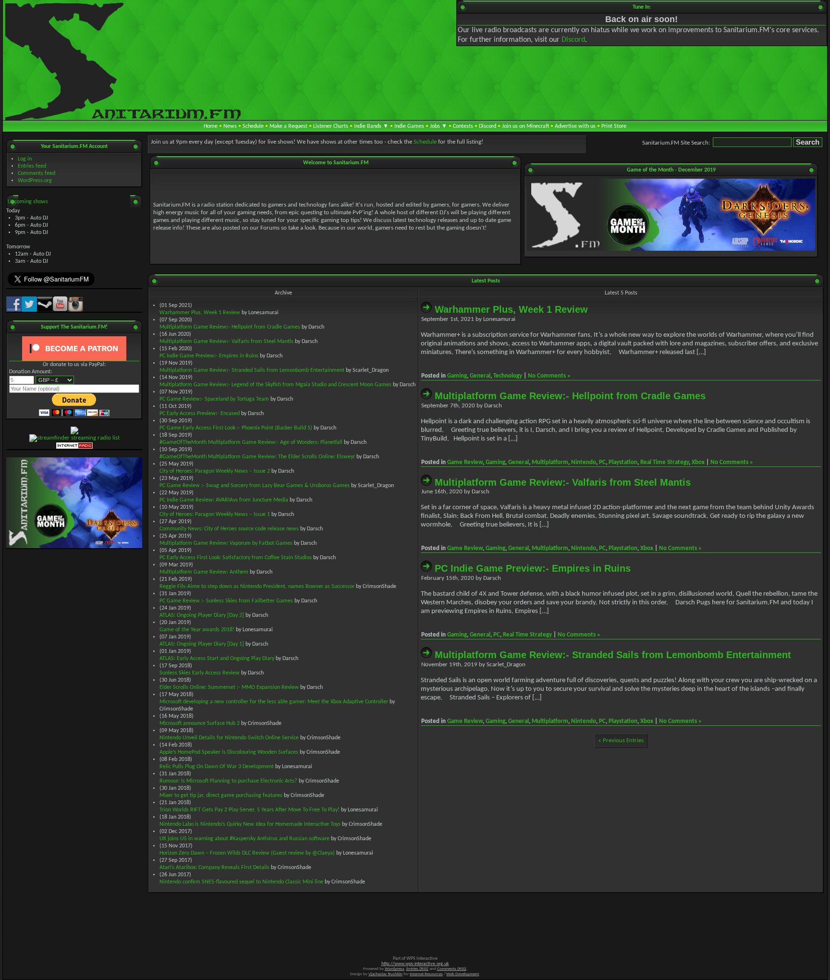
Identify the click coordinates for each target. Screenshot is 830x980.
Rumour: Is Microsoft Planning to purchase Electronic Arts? (228, 781)
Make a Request (288, 126)
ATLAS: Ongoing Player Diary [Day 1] (201, 644)
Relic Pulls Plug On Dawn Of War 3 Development (216, 767)
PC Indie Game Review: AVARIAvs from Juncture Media (223, 500)
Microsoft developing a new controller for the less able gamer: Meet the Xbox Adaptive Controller (273, 702)
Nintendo (583, 462)
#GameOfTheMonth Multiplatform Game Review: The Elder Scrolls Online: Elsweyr (257, 457)
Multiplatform (550, 462)
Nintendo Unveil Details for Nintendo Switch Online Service (229, 738)
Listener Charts (330, 126)
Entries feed (32, 166)
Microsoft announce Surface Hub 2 (199, 723)
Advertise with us (575, 126)
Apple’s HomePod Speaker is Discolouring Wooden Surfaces (228, 752)
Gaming (457, 376)
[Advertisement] (621, 823)
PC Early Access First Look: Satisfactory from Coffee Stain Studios (235, 558)
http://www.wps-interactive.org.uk (415, 964)
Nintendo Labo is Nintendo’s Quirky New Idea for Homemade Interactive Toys (250, 824)
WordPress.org (35, 181)
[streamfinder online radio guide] (74, 438)
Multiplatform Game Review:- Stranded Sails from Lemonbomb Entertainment (251, 370)
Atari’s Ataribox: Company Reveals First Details (214, 867)
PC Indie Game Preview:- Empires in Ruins (208, 356)
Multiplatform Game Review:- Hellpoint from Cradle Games (229, 327)
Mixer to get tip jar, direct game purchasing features (220, 795)
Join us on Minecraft (525, 126)
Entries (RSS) (417, 969)
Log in (25, 159)
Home (211, 126)
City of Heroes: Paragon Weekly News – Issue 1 (214, 514)
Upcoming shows (28, 202)
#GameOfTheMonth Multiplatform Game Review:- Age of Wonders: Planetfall (250, 442)
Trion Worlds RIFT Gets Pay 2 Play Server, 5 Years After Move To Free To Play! (249, 810)
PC (602, 462)
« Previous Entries (621, 740)
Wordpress (394, 969)
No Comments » (549, 376)
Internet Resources (426, 974)
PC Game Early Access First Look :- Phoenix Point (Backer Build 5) (235, 428)
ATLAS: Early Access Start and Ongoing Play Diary (216, 659)
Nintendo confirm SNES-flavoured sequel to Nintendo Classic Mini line (241, 882)
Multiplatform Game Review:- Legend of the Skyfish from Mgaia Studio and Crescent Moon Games (275, 385)
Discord (573, 40)
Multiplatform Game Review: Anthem (203, 572)
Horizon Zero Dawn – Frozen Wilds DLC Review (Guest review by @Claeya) (247, 853)
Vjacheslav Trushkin (385, 974)
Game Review (465, 462)
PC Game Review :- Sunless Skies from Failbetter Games (226, 601)
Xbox (698, 462)
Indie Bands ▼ (371, 126)
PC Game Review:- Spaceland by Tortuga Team (214, 399)
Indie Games (409, 126)
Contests (463, 126)
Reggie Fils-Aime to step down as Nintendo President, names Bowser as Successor (256, 586)
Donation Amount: (30, 372)
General (480, 376)
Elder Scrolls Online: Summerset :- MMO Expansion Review (229, 687)
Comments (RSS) (451, 969)
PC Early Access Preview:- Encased (199, 413)
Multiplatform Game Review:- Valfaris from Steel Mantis (226, 341)
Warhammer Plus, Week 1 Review (199, 313)
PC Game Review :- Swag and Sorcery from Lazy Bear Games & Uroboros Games (254, 486)
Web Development (462, 974)
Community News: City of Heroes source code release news (229, 529)
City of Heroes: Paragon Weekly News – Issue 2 (214, 471)
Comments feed (36, 173)
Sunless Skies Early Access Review (199, 673)
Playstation (623, 462)
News (230, 126)
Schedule (253, 126)
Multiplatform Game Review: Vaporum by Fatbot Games (226, 543)
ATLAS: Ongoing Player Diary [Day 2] (201, 615)
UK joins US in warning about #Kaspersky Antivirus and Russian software (244, 839)
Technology (507, 376)
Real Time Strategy (664, 462)
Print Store (613, 126)
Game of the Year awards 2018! (196, 630)
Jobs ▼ (438, 126)
